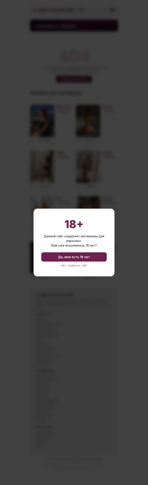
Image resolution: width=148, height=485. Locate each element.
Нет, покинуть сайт (74, 265)
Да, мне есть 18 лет (74, 257)
